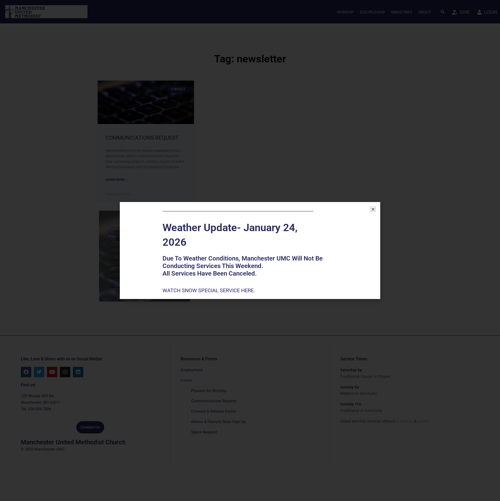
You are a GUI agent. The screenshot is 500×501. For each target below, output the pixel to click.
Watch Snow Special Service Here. (209, 290)
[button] (373, 209)
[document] (250, 250)
